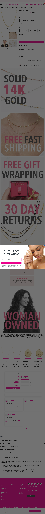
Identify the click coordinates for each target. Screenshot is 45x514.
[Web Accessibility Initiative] (0, 512)
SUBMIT (11, 263)
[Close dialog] (44, 245)
